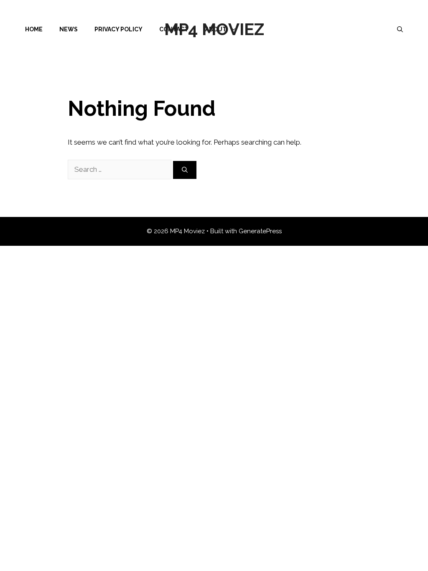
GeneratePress (260, 231)
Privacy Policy (118, 29)
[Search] (184, 170)
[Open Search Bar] (400, 29)
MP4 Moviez (214, 29)
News (68, 29)
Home (34, 29)
